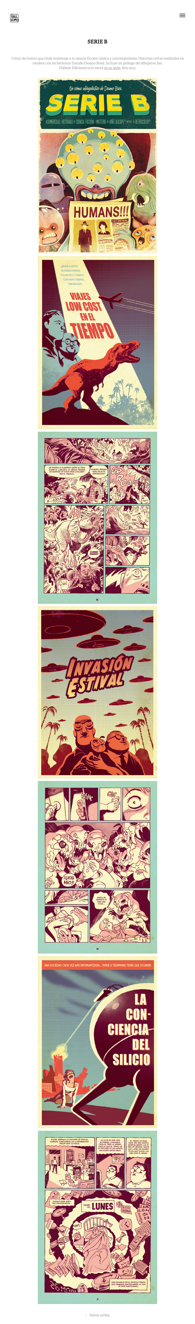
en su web (111, 68)
